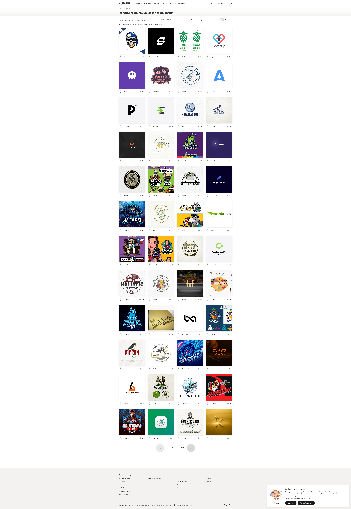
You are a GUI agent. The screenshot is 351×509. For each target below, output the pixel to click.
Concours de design (125, 478)
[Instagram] (231, 505)
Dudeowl (126, 57)
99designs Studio (124, 491)
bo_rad (213, 57)
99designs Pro (123, 494)
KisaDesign (214, 195)
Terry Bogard (214, 161)
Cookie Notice (307, 498)
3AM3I (184, 161)
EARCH (155, 403)
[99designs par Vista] (124, 3)
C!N (277, 503)
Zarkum (213, 230)
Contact (208, 481)
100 (182, 448)
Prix (178, 478)
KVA (212, 438)
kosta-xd (126, 161)
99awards (180, 488)
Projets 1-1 (122, 481)
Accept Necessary (306, 503)
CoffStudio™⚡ (157, 438)
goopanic (126, 126)
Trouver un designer (169, 3)
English (192, 505)
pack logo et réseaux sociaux (150, 24)
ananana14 (214, 299)
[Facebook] (222, 505)
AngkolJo (184, 403)
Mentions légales (168, 505)
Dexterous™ (127, 230)
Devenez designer (182, 481)
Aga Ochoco (127, 299)
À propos (208, 478)
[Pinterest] (229, 505)
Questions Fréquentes (154, 478)
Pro (188, 3)
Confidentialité (155, 505)
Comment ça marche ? (152, 3)
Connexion (228, 3)
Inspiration (181, 3)
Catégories (138, 3)
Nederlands (185, 505)
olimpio (184, 91)
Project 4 (155, 334)
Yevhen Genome (157, 57)
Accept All (290, 503)
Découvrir (128, 8)
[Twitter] (224, 505)
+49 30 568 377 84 (216, 3)
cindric (184, 299)
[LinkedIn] (226, 505)
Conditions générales (142, 505)
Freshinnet (185, 57)
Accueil (121, 8)
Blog (178, 484)
